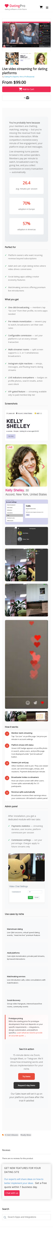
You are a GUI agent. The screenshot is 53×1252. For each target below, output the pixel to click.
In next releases (11, 1135)
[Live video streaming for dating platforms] (26, 34)
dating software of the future (16, 9)
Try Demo (26, 1076)
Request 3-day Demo (26, 1085)
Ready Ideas (26, 1135)
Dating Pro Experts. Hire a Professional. (19, 76)
